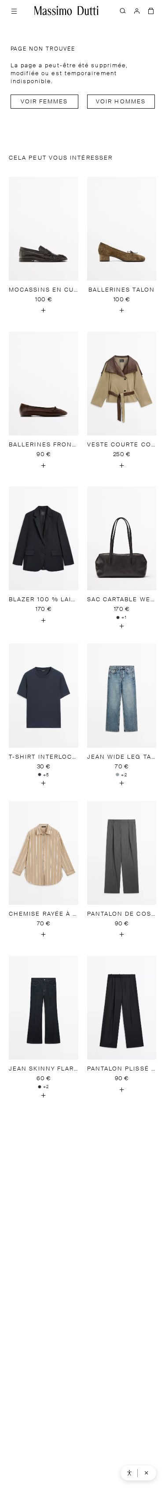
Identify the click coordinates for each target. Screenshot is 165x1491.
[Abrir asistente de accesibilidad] (129, 1472)
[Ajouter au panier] (43, 310)
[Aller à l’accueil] (66, 10)
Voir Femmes (44, 102)
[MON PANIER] (151, 10)
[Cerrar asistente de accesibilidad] (146, 1473)
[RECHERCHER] (122, 10)
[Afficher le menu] (14, 10)
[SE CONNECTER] (137, 10)
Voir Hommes (121, 102)
